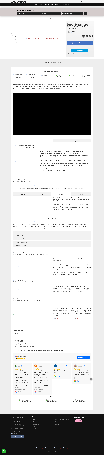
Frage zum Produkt (72, 53)
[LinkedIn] (57, 447)
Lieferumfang (56, 63)
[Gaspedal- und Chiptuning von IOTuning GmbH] (19, 1)
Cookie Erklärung (36, 424)
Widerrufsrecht (57, 424)
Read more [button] (17, 387)
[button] (13, 379)
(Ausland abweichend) (84, 33)
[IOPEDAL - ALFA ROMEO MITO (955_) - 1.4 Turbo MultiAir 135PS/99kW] (42, 38)
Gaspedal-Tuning (49, 4)
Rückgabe (56, 421)
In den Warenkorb (80, 42)
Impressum (35, 426)
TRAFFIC (23, 194)
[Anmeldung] (89, 1)
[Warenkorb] (92, 1)
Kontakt (35, 419)
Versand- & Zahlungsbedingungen (61, 419)
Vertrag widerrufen (17, 436)
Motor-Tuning (38, 4)
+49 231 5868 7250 (19, 425)
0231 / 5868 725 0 (16, 421)
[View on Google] (16, 365)
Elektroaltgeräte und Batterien (39, 421)
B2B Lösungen (65, 4)
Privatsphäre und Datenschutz (39, 428)
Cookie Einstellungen (37, 431)
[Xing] (65, 447)
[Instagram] (49, 447)
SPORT (61, 194)
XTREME (81, 194)
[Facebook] (39, 447)
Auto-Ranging (72, 141)
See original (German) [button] (20, 389)
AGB (55, 426)
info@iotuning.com (18, 431)
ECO (42, 194)
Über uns (57, 4)
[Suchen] (82, 1)
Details (46, 63)
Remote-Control (32, 141)
